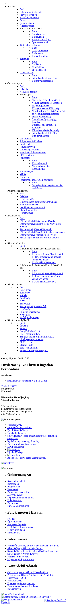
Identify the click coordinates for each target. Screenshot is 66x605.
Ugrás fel (5, 602)
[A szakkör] (13, 449)
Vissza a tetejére (9, 386)
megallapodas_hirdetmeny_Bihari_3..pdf (27, 380)
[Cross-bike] (13, 455)
